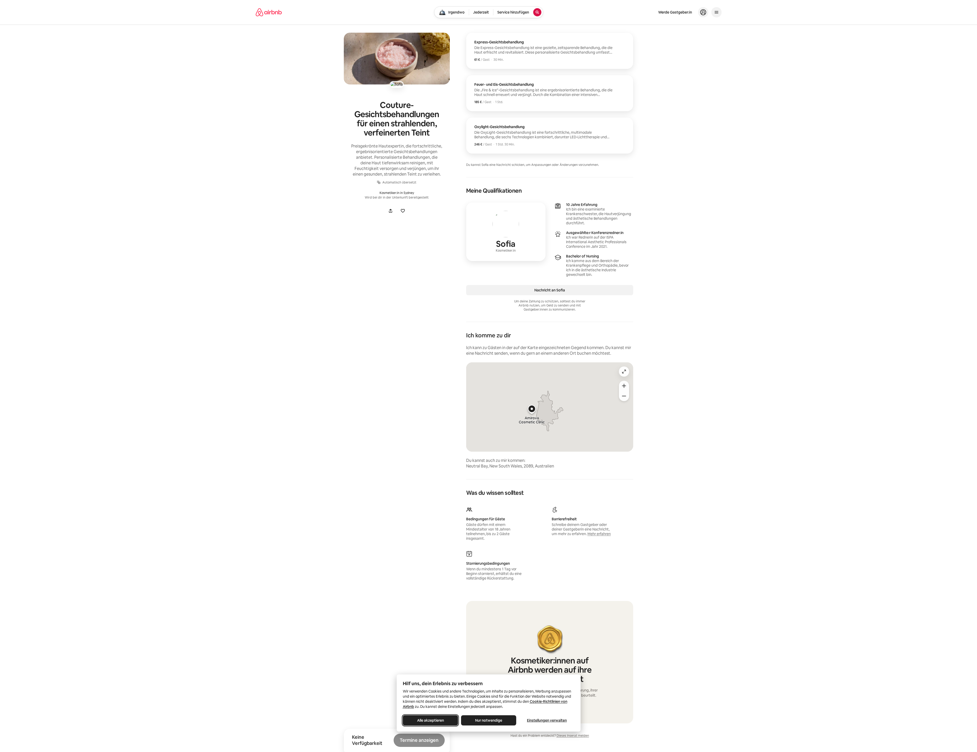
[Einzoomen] (624, 386)
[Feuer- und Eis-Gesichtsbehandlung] (549, 93)
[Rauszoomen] (624, 396)
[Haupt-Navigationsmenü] (716, 12)
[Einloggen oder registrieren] (703, 12)
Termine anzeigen (419, 740)
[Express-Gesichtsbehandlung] (549, 51)
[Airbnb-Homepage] (269, 12)
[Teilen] (390, 211)
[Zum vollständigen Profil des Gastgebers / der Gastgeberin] (506, 231)
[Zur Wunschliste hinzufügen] (403, 211)
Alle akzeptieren (430, 720)
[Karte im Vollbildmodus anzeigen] (624, 371)
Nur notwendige (488, 720)
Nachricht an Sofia (549, 290)
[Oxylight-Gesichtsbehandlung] (549, 135)
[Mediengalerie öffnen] (397, 58)
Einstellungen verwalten (547, 720)
